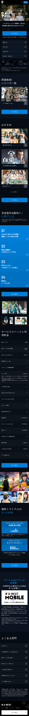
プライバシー (12, 707)
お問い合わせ (18, 707)
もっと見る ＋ (14, 191)
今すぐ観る (14, 33)
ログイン (25, 2)
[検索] (22, 2)
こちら (25, 37)
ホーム (2, 707)
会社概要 (6, 707)
